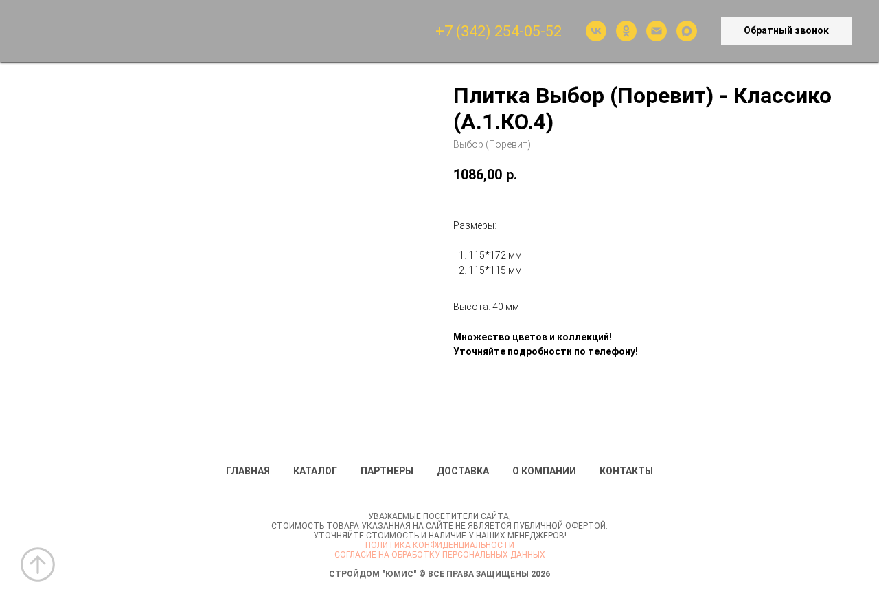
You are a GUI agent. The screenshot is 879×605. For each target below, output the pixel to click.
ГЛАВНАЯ (100, 31)
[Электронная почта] (656, 31)
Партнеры (387, 470)
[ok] (626, 31)
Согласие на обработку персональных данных (439, 555)
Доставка (463, 470)
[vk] (596, 31)
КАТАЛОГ (169, 31)
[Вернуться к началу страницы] (38, 564)
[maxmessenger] (686, 31)
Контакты (626, 470)
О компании (544, 470)
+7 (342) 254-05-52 (498, 31)
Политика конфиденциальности (439, 545)
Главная (248, 470)
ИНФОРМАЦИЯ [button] (252, 31)
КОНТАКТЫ (340, 31)
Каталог (315, 470)
